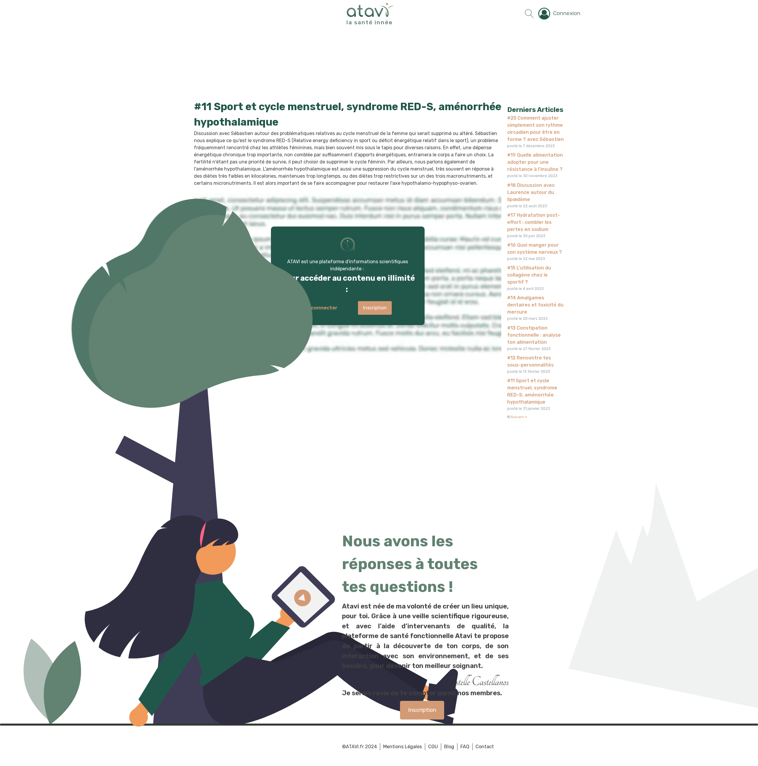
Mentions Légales (402, 746)
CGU (433, 746)
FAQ (464, 746)
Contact (485, 746)
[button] (559, 14)
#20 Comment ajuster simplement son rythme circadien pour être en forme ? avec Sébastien (535, 128)
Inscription (422, 709)
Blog (449, 746)
